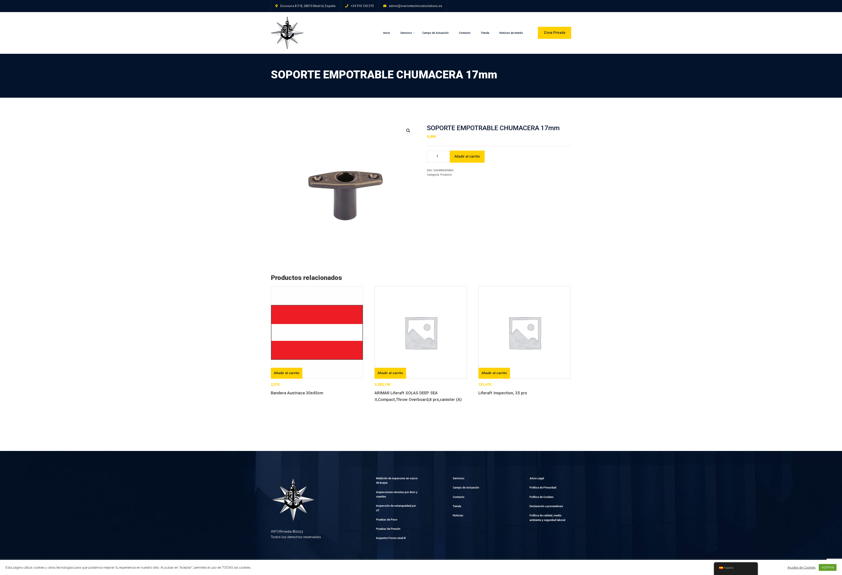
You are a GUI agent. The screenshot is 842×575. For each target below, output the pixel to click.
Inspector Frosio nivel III (391, 538)
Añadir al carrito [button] (286, 373)
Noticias (458, 515)
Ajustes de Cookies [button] (801, 567)
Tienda (485, 32)
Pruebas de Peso (386, 519)
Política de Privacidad (543, 487)
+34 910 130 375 (362, 6)
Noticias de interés (511, 32)
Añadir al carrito (467, 156)
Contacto (465, 32)
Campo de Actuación (435, 32)
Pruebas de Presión (388, 528)
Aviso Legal (537, 478)
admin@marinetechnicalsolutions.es (415, 6)
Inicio (386, 32)
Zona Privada (554, 33)
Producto (446, 174)
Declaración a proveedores (546, 506)
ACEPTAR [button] (827, 567)
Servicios (406, 32)
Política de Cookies (542, 497)
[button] (408, 131)
